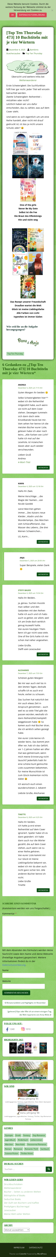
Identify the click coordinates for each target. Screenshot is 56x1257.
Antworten (43, 467)
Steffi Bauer (24, 590)
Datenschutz (35, 1247)
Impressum (19, 1247)
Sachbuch (45, 1149)
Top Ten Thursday (34, 53)
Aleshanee (23, 670)
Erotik (18, 1135)
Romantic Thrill (31, 1149)
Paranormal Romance (36, 1144)
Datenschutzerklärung (32, 15)
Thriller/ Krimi (27, 1153)
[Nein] (52, 10)
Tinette (22, 814)
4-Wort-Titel (24, 462)
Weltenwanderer (28, 80)
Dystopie (9, 1135)
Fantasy (26, 1135)
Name (5, 970)
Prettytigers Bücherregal (16, 1206)
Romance (18, 1149)
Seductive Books (12, 1199)
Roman (8, 1149)
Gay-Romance (39, 1135)
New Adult (20, 1144)
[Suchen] (49, 1169)
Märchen (9, 1144)
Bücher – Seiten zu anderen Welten (22, 1191)
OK (12, 15)
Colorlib (22, 1253)
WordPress (42, 1253)
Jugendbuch (10, 1140)
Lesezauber (10, 1210)
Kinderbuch (23, 1140)
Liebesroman (36, 1140)
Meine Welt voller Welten (17, 1213)
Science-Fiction (11, 1153)
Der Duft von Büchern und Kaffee (21, 1202)
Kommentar (9, 913)
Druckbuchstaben (13, 1184)
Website (6, 981)
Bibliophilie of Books (14, 1195)
